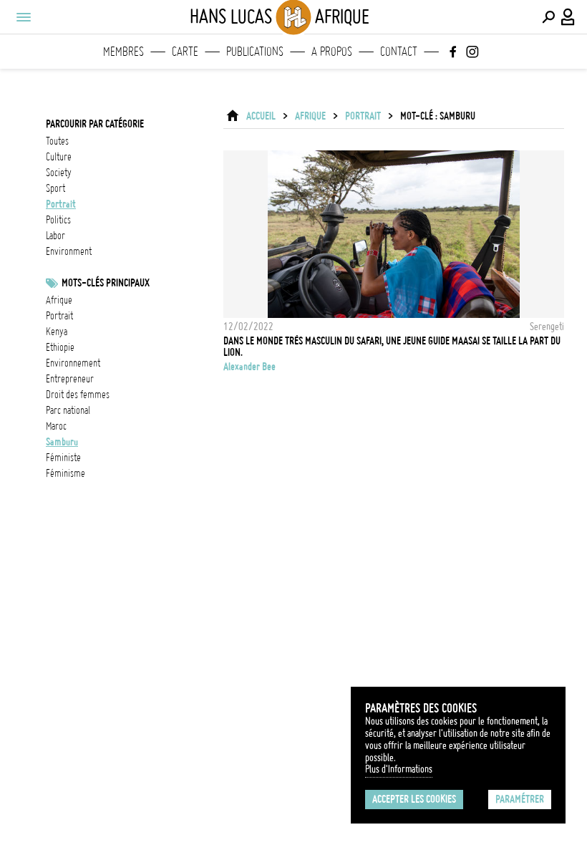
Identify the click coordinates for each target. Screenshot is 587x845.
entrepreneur (70, 378)
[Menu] (23, 17)
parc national (68, 410)
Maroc (56, 426)
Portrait (59, 315)
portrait (61, 204)
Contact (398, 51)
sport (55, 188)
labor (55, 235)
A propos (331, 51)
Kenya (56, 331)
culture (59, 156)
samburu (62, 441)
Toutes (57, 141)
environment (69, 251)
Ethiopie (60, 347)
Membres (123, 51)
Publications (254, 51)
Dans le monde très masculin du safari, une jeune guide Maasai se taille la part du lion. (392, 346)
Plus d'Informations (398, 769)
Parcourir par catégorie (95, 123)
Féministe (63, 457)
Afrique (310, 116)
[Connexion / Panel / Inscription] (568, 17)
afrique (59, 300)
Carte (185, 51)
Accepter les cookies (414, 799)
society (59, 172)
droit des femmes (78, 394)
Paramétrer (519, 799)
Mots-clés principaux (106, 282)
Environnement (73, 363)
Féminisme (65, 473)
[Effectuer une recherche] (548, 17)
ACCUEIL (261, 116)
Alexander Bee (249, 366)
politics (58, 219)
